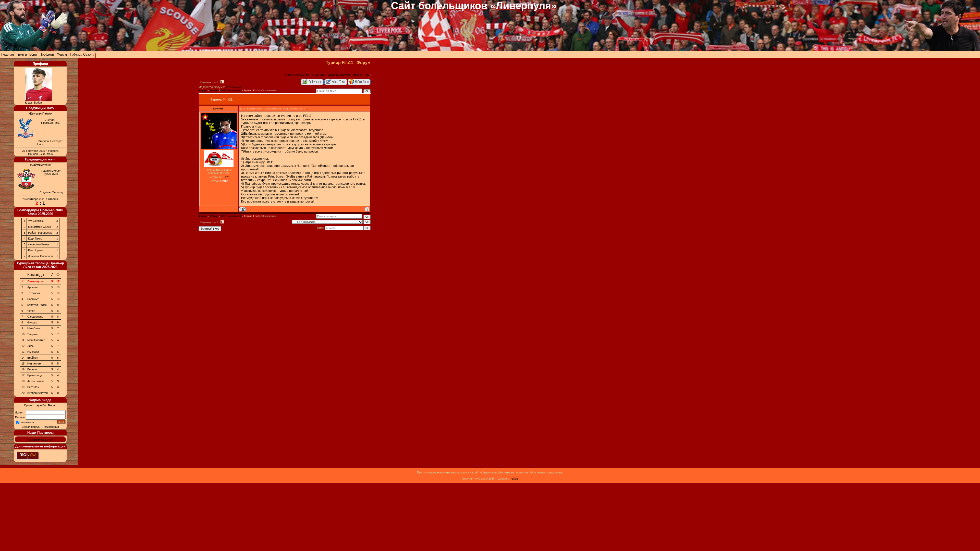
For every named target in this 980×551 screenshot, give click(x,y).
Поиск (357, 74)
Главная (7, 54)
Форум (62, 54)
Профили (47, 54)
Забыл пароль (31, 426)
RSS (366, 74)
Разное (214, 90)
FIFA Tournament (231, 90)
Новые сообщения (297, 74)
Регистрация (51, 426)
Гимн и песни (27, 54)
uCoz (514, 478)
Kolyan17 (236, 87)
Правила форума (339, 74)
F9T (228, 87)
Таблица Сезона (82, 54)
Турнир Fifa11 (252, 90)
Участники (318, 74)
